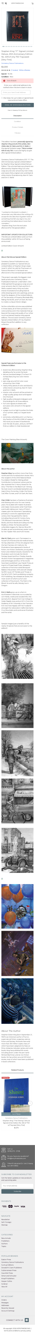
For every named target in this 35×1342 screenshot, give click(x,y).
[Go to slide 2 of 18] (4, 46)
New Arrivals (6, 1238)
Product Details (17, 127)
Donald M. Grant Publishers (11, 1268)
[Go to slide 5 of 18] (9, 46)
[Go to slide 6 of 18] (11, 46)
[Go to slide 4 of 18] (8, 46)
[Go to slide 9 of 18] (16, 46)
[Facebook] (27, 1320)
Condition (17, 121)
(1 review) (14, 70)
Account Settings (7, 1311)
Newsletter (5, 1219)
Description (17, 116)
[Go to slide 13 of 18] (23, 46)
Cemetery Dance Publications (12, 1262)
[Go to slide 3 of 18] (6, 46)
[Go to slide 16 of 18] (28, 46)
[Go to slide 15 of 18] (26, 46)
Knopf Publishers (7, 1278)
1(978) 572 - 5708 (13, 1151)
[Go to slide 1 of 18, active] (3, 46)
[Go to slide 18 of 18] (31, 46)
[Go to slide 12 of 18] (21, 46)
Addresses (5, 1305)
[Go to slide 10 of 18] (18, 46)
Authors (4, 1244)
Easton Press (6, 1259)
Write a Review (24, 70)
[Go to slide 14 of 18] (25, 46)
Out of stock (16, 1114)
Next (30, 1103)
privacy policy (26, 1331)
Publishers (5, 1241)
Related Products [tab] (17, 1070)
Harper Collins (6, 1281)
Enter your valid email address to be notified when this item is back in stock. (17, 86)
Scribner (4, 1284)
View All (4, 1287)
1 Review (17, 133)
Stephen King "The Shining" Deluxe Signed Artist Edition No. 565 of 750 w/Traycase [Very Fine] (16, 1123)
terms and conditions (12, 1331)
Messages (4, 1303)
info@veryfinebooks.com (16, 1158)
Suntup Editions (7, 1265)
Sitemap (4, 1225)
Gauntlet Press (7, 1273)
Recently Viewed (7, 1308)
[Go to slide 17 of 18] (30, 46)
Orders (4, 1300)
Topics (3, 1246)
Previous (2, 1103)
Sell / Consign (6, 1222)
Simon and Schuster (8, 1276)
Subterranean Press (8, 1270)
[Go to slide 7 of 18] (13, 46)
